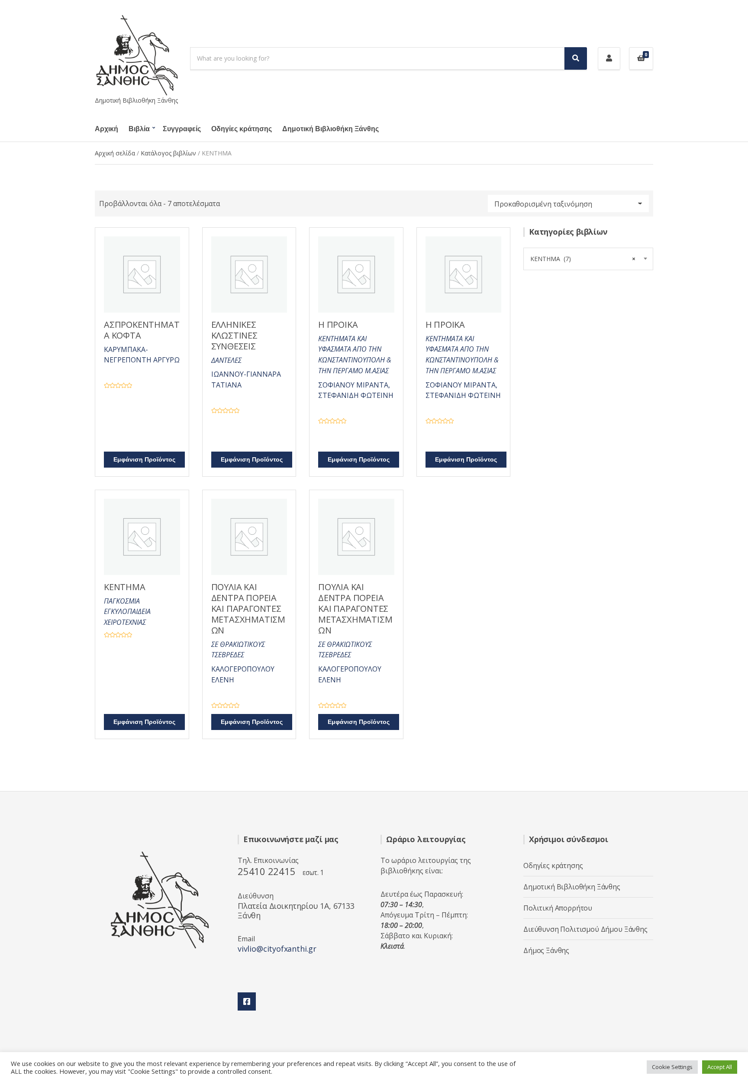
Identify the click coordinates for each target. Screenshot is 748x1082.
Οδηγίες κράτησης (241, 129)
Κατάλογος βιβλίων (168, 153)
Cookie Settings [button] (672, 1067)
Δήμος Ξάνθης (546, 950)
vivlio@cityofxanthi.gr (277, 948)
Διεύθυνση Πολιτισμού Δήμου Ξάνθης (585, 929)
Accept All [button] (719, 1067)
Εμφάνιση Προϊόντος (144, 459)
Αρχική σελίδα (115, 153)
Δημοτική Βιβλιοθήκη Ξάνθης (330, 129)
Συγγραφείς (182, 129)
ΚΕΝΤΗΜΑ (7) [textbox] (582, 259)
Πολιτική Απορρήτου (557, 908)
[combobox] (588, 259)
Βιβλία (139, 129)
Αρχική (106, 129)
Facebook (247, 1001)
